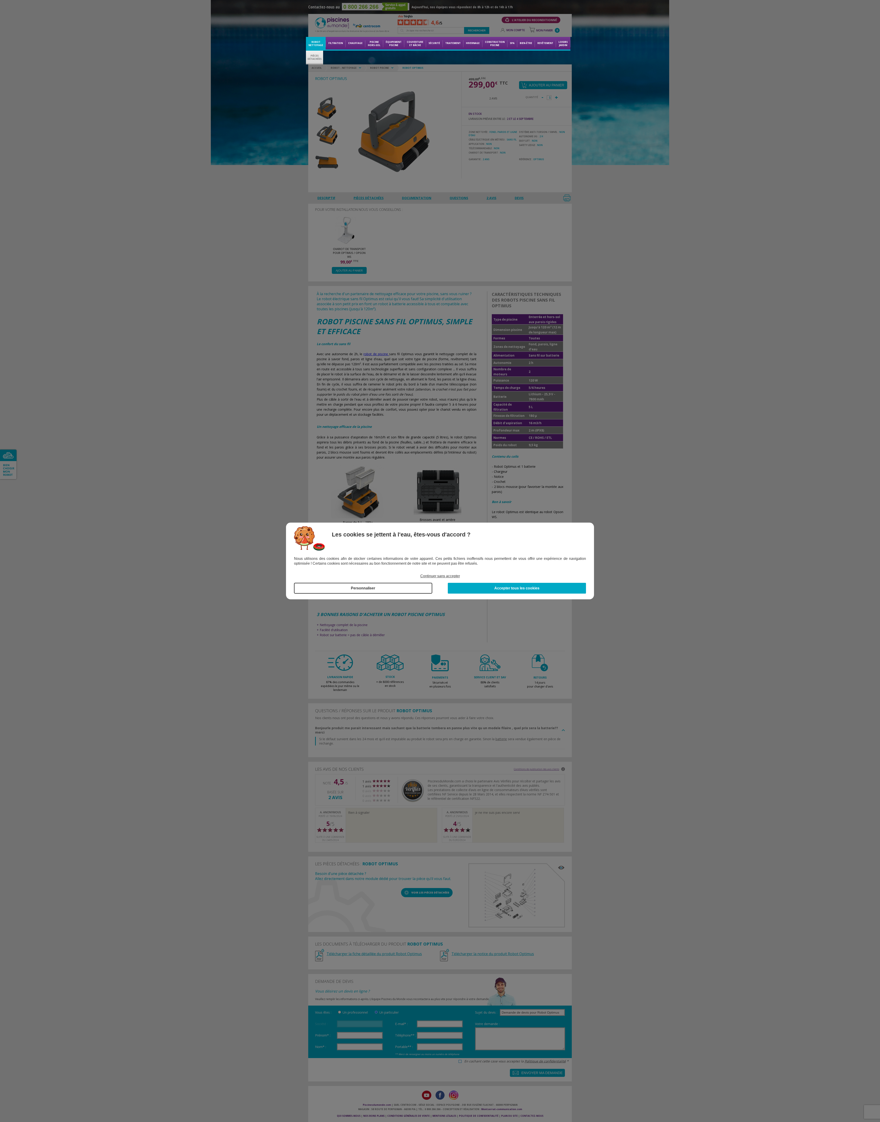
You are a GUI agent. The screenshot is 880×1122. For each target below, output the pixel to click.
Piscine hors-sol (374, 43)
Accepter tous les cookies (516, 588)
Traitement (453, 43)
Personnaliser (363, 588)
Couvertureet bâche (415, 43)
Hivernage (473, 43)
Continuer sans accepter (440, 576)
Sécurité (434, 43)
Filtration (335, 43)
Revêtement (545, 43)
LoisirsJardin (563, 43)
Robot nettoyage (315, 43)
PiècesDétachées (315, 57)
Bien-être (526, 43)
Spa (512, 43)
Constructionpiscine (495, 43)
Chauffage (355, 43)
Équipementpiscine (394, 43)
